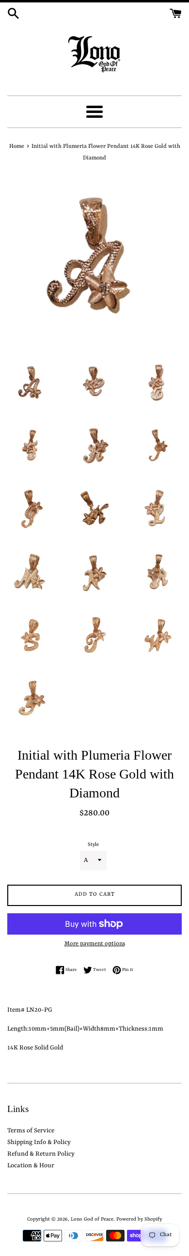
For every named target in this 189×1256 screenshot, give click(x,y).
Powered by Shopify (139, 1219)
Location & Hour (30, 1165)
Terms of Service (30, 1130)
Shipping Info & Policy (39, 1142)
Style (93, 844)
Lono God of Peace (92, 1219)
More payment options (94, 943)
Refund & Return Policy (41, 1154)
